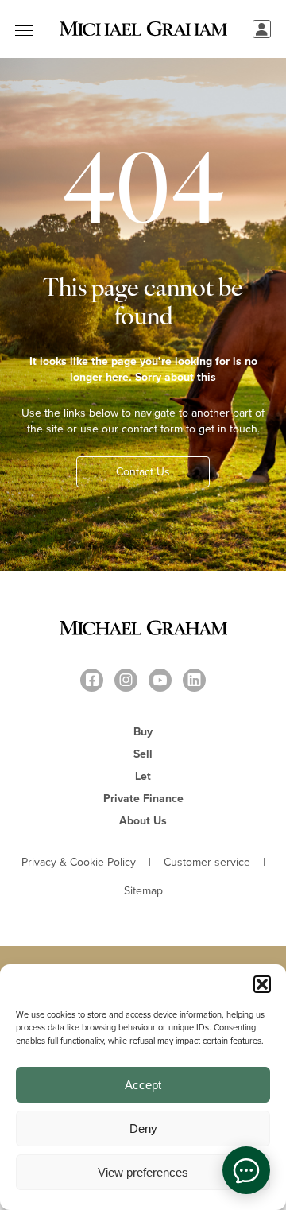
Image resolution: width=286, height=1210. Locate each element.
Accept (143, 1085)
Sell (143, 754)
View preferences (143, 1172)
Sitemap (143, 890)
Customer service (207, 862)
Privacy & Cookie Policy (78, 862)
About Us (143, 820)
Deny (143, 1128)
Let (143, 776)
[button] (262, 984)
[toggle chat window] (246, 1170)
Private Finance (143, 798)
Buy (143, 731)
